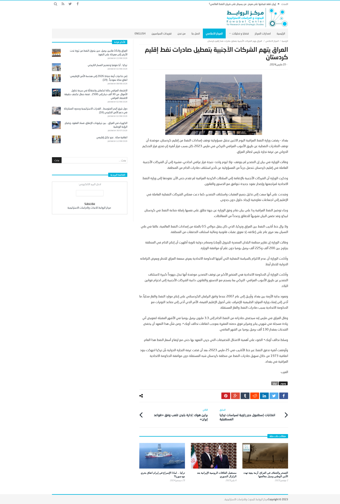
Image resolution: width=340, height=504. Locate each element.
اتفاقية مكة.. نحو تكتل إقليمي (111, 137)
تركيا (275, 383)
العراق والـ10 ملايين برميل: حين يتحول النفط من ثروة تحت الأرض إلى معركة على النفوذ (98, 52)
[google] (235, 396)
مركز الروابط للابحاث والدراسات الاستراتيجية (89, 207)
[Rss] (63, 4)
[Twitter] (70, 4)
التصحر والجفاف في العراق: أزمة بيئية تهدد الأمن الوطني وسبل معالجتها (265, 474)
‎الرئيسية (285, 41)
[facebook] (283, 396)
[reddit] (254, 396)
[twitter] (274, 396)
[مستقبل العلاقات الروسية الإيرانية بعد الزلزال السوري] (214, 456)
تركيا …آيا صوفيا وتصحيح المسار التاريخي (107, 65)
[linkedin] (264, 396)
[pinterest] (225, 396)
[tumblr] (245, 396)
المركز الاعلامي (272, 41)
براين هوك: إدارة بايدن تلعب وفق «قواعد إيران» (181, 414)
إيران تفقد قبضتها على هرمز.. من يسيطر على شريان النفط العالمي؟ (242, 4)
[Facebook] (77, 4)
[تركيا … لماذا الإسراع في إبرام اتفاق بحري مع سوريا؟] (162, 456)
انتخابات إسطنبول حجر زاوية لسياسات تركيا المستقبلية (247, 414)
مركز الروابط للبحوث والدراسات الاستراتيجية (246, 499)
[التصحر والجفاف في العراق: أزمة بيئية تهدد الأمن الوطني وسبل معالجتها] (265, 456)
